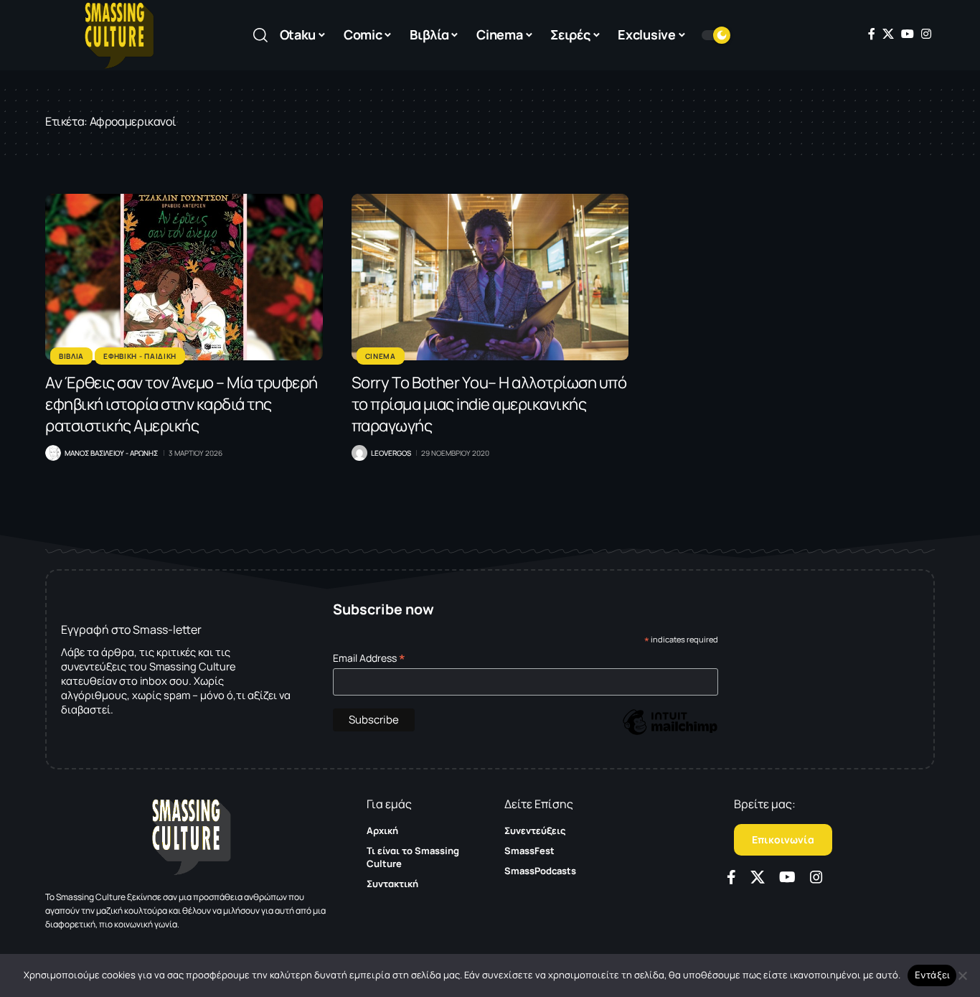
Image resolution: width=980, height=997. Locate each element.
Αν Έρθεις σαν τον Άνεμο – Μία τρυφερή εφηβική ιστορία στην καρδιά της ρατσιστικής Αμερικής (181, 404)
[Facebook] (871, 33)
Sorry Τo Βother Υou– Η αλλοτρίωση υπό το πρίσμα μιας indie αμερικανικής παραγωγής (489, 404)
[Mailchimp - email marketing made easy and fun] (670, 732)
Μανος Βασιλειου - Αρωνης (111, 453)
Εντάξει (932, 974)
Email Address (369, 658)
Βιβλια (71, 356)
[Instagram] (926, 33)
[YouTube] (907, 33)
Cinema (380, 356)
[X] (888, 33)
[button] (260, 35)
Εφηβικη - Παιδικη (139, 356)
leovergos (391, 453)
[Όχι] (962, 975)
